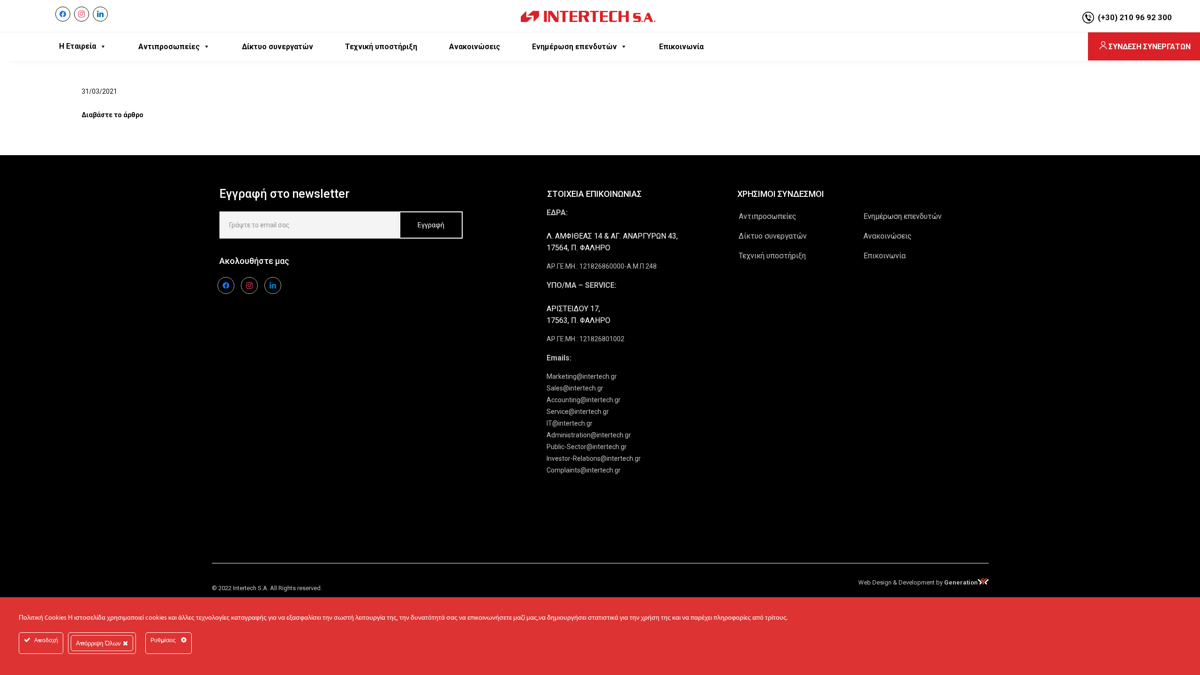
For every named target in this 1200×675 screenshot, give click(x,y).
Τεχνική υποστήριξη (772, 255)
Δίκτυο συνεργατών (773, 236)
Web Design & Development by (918, 582)
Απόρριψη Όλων (99, 643)
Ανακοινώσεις (887, 236)
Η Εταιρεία (77, 46)
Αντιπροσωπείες (767, 216)
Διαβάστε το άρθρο (112, 115)
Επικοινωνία (884, 255)
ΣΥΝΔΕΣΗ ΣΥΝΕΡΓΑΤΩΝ (1150, 46)
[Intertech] (588, 16)
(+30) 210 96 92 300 (1135, 17)
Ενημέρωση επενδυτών (902, 216)
